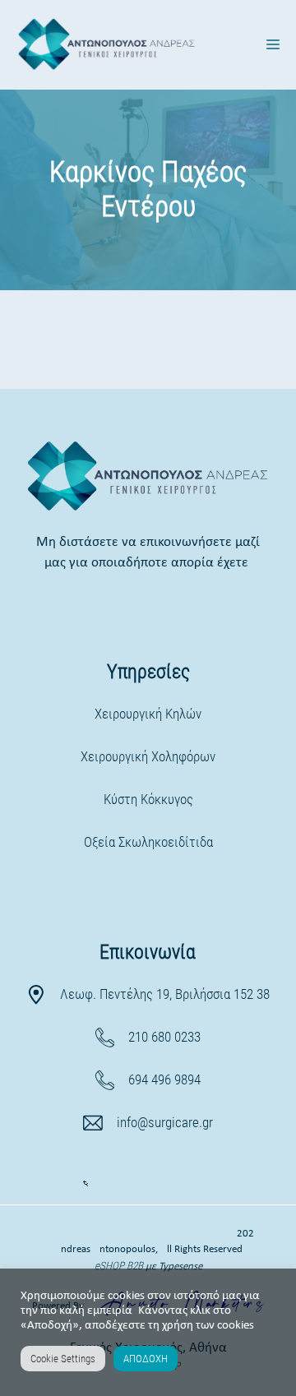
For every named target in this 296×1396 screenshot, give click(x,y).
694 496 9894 (164, 1079)
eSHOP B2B (120, 1266)
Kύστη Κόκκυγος (148, 799)
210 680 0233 (164, 1037)
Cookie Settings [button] (62, 1358)
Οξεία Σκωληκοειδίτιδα (148, 842)
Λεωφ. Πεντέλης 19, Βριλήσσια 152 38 (165, 994)
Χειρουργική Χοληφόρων (148, 756)
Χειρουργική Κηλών (148, 713)
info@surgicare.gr (165, 1122)
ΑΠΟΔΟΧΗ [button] (145, 1358)
